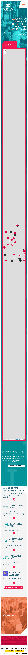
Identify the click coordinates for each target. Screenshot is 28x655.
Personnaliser (6, 653)
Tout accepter (9, 651)
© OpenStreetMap (17, 439)
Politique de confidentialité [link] (19, 653)
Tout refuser (19, 651)
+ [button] (5, 50)
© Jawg (11, 439)
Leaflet (8, 439)
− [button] (5, 53)
